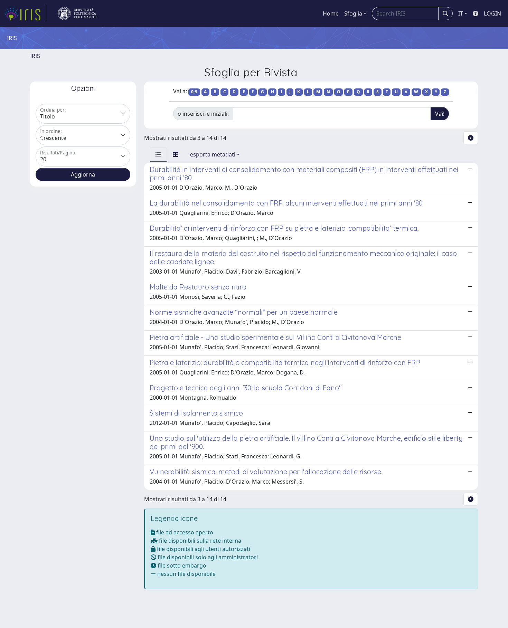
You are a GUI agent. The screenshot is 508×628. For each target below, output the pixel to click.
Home (331, 13)
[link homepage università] (77, 13)
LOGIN (492, 13)
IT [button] (460, 13)
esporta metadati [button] (212, 154)
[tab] (158, 154)
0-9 (194, 92)
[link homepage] (25, 13)
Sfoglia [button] (353, 13)
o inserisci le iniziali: (203, 113)
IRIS (35, 56)
